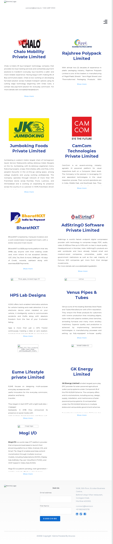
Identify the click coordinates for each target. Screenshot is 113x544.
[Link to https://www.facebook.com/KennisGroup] (88, 514)
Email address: (46, 493)
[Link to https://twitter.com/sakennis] (81, 514)
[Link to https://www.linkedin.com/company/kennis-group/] (77, 514)
